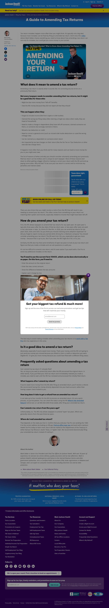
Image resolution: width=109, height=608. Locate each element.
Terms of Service (49, 329)
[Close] (88, 275)
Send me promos (54, 322)
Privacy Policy (78, 327)
